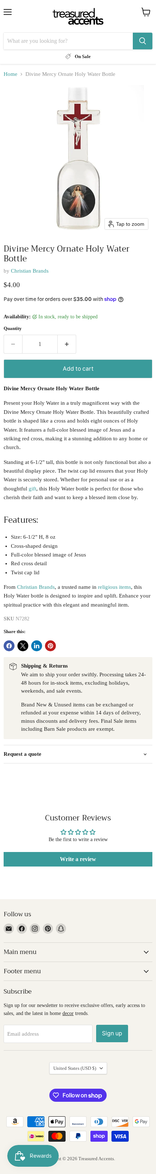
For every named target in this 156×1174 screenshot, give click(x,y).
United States (74, 1068)
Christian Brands (30, 271)
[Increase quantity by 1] (67, 344)
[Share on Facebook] (9, 645)
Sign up (112, 1033)
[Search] (142, 41)
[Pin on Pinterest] (50, 645)
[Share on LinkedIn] (36, 645)
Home (10, 74)
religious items (114, 587)
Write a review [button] (78, 859)
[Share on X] (22, 645)
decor (68, 1013)
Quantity (13, 328)
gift (32, 489)
